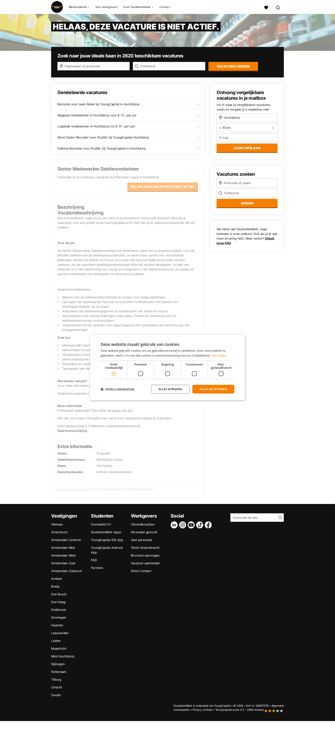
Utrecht (56, 687)
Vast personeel (141, 540)
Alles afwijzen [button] (170, 389)
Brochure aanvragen (145, 555)
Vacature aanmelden (145, 563)
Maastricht (58, 648)
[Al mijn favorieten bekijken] (266, 7)
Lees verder (218, 355)
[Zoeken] (278, 7)
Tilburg (56, 679)
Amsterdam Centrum (66, 540)
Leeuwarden (60, 633)
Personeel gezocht (144, 532)
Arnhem (56, 579)
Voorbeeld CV (101, 524)
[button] (118, 389)
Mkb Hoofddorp (62, 656)
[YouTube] (192, 524)
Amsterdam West (63, 555)
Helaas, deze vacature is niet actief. (162, 187)
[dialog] (167, 367)
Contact (164, 7)
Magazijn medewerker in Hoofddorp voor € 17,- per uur (97, 115)
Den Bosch (58, 594)
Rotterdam (58, 672)
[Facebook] (209, 524)
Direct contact (141, 571)
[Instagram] (183, 524)
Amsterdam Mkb (63, 548)
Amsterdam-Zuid (63, 563)
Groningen (58, 617)
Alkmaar (57, 524)
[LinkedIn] (175, 524)
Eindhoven (58, 610)
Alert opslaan (247, 148)
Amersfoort (59, 532)
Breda (55, 586)
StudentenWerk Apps (106, 532)
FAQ (94, 560)
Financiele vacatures (71, 489)
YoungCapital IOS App (107, 540)
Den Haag (58, 602)
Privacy (197, 709)
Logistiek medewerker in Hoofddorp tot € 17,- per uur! (96, 126)
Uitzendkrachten (143, 524)
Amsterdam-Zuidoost (66, 571)
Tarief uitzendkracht (145, 548)
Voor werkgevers (106, 7)
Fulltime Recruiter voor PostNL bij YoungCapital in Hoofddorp (101, 148)
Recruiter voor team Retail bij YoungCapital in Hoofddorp (98, 104)
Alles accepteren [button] (213, 389)
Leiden (56, 641)
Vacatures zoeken (233, 66)
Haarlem (57, 625)
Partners (97, 568)
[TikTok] (200, 524)
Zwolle (56, 695)
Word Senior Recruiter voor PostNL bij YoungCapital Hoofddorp (103, 137)
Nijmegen (58, 664)
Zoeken (247, 203)
